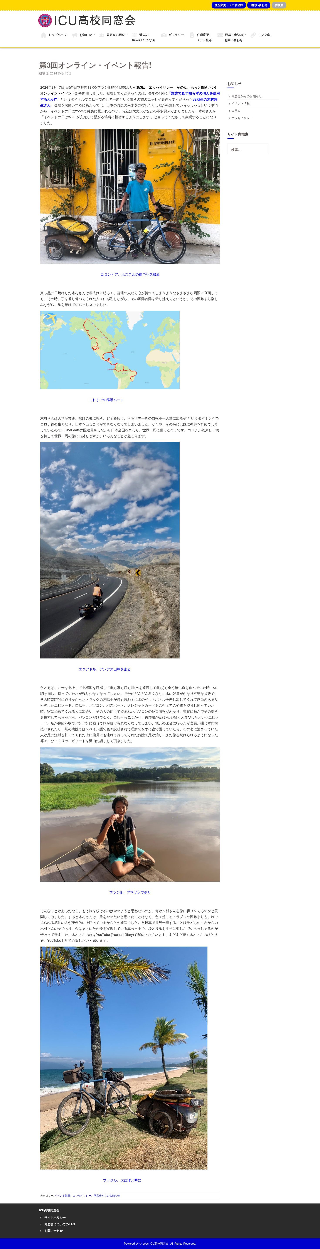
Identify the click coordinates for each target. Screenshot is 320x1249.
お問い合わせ (258, 5)
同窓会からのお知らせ (107, 1195)
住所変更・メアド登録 (229, 5)
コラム (236, 110)
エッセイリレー (82, 1195)
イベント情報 (62, 1195)
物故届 (279, 5)
